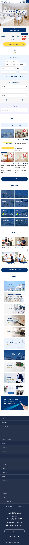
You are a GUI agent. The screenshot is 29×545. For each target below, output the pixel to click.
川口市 (11, 72)
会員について (5, 460)
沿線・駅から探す (6, 430)
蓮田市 (14, 64)
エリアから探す (6, 426)
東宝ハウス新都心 (6, 2)
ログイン (5, 468)
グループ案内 (5, 489)
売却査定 (5, 451)
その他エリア (21, 72)
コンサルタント (6, 484)
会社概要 (5, 480)
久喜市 (14, 61)
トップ (3, 418)
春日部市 (21, 64)
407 (12, 126)
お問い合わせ (14, 531)
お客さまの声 (4, 472)
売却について (5, 447)
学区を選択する (5, 110)
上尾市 (6, 64)
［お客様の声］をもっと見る (14, 269)
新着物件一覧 (14, 178)
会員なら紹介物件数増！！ (14, 44)
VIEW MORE (10, 249)
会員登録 (24, 2)
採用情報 (5, 493)
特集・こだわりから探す (7, 439)
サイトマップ (5, 497)
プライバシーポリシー (7, 501)
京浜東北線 (4, 86)
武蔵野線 (4, 90)
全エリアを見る (14, 76)
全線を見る (14, 100)
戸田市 (3, 72)
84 (20, 126)
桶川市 (6, 61)
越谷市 (18, 68)
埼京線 (3, 95)
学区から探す (5, 435)
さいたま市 (4, 68)
